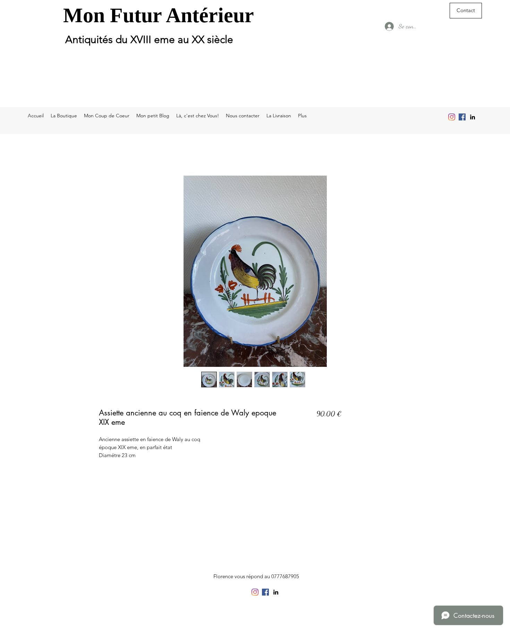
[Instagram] (451, 116)
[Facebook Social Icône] (462, 116)
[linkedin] (472, 116)
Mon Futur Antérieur (158, 15)
